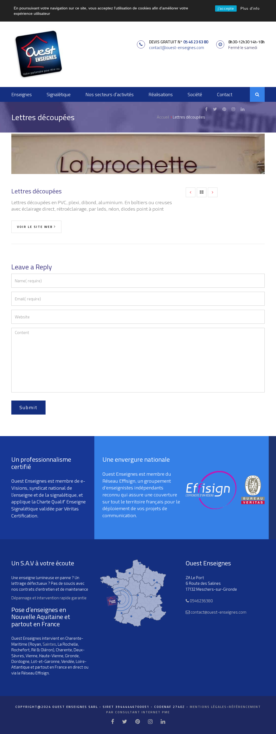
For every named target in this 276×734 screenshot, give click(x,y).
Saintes (49, 644)
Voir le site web (35, 226)
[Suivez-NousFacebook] (206, 109)
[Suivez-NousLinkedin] (242, 109)
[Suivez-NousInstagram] (233, 109)
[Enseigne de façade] (213, 192)
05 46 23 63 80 (195, 42)
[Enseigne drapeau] (190, 192)
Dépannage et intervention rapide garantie (49, 597)
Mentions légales (208, 706)
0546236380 (201, 600)
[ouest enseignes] (38, 54)
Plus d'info (250, 8)
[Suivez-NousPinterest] (224, 109)
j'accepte (226, 8)
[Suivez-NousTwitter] (215, 109)
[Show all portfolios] (201, 192)
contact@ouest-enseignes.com (176, 47)
